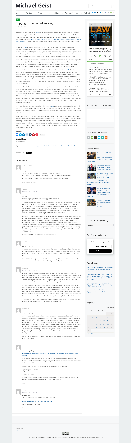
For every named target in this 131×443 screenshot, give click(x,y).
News (17, 19)
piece (52, 106)
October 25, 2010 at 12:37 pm (29, 270)
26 (96, 327)
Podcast (87, 13)
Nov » (92, 333)
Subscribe (100, 251)
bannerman (23, 146)
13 (100, 320)
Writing (29, 13)
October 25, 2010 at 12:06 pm (29, 244)
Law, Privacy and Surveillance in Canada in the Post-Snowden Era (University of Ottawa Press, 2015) (100, 269)
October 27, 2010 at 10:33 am (29, 392)
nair (68, 146)
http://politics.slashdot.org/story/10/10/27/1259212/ (37, 401)
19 (96, 324)
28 (104, 327)
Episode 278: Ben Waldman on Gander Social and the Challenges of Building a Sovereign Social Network (100, 69)
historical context (50, 146)
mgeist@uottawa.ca (21, 430)
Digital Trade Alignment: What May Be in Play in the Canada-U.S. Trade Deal (105, 167)
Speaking (55, 13)
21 (104, 324)
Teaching (41, 13)
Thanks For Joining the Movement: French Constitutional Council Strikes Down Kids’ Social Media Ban (99, 192)
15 (108, 320)
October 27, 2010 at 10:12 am (29, 348)
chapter (33, 39)
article (25, 47)
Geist (34, 5)
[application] (100, 41)
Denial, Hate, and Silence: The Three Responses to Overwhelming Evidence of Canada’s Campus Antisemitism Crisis (99, 205)
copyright (39, 146)
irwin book (61, 146)
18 (92, 324)
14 (104, 320)
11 (92, 320)
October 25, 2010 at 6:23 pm (29, 311)
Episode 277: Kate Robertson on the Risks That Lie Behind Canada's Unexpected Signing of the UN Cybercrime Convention (100, 79)
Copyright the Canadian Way (34, 23)
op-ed (37, 32)
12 (96, 320)
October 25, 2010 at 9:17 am (29, 168)
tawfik (73, 146)
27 (100, 327)
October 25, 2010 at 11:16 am (29, 191)
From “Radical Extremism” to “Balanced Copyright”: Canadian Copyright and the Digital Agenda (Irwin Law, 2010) (100, 285)
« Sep (88, 333)
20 (100, 324)
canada (31, 146)
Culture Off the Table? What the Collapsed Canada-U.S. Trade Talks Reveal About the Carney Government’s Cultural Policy (100, 157)
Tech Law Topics (71, 13)
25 (92, 327)
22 (108, 324)
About (18, 13)
